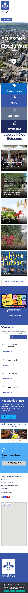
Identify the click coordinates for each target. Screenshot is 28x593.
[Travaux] (14, 97)
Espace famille (14, 129)
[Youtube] (8, 497)
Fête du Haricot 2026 (9, 274)
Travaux (14, 103)
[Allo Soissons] (14, 110)
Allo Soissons (14, 116)
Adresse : (12, 479)
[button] (14, 61)
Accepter (6, 590)
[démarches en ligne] (14, 85)
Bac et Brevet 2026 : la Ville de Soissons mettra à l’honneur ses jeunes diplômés (12, 220)
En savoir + (6, 351)
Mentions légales (20, 590)
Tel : (9, 482)
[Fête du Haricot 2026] (14, 263)
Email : (12, 485)
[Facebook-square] (2, 497)
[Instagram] (5, 497)
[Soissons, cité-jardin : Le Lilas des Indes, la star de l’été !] (14, 237)
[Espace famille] (14, 123)
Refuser (12, 590)
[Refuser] (26, 587)
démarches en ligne (14, 91)
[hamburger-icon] (25, 16)
